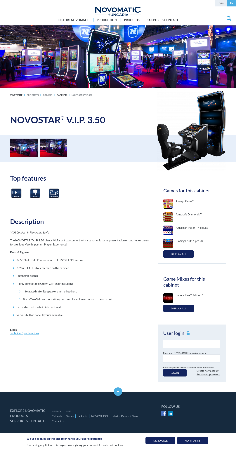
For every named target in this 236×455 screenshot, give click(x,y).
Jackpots (82, 416)
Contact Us (58, 421)
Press (68, 410)
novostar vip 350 (82, 95)
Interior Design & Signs (125, 416)
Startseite (16, 95)
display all (178, 254)
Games (70, 416)
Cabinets (57, 416)
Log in (221, 3)
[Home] (118, 11)
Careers (56, 410)
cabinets (62, 95)
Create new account (208, 370)
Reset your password (208, 374)
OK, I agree (160, 440)
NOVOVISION (99, 416)
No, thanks (192, 440)
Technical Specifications (24, 333)
